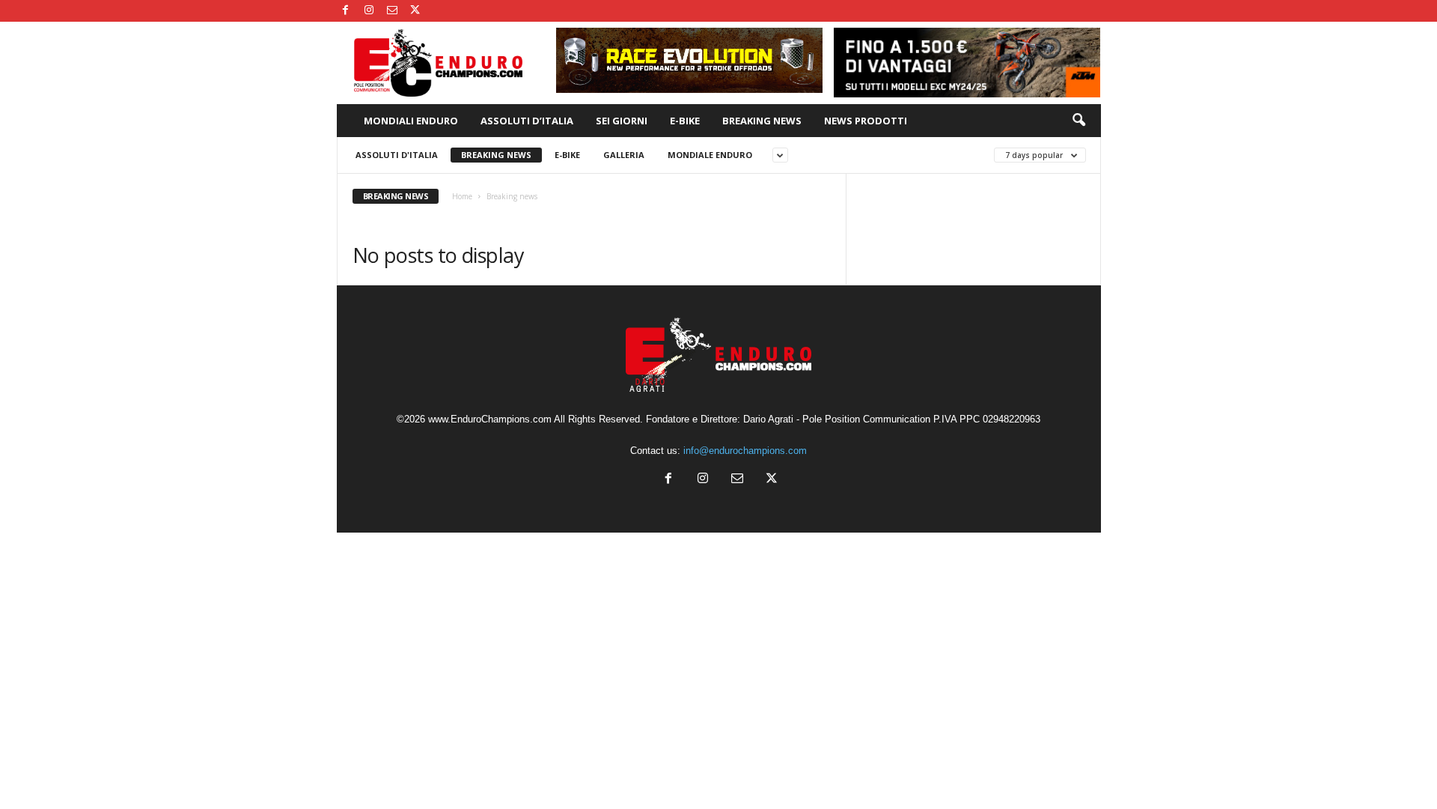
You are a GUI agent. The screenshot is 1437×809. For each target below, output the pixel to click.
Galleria (623, 154)
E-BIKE (685, 120)
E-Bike (567, 154)
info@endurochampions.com (745, 450)
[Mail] (392, 11)
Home (462, 196)
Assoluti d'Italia (397, 154)
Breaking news (496, 154)
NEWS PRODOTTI (865, 120)
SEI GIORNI (621, 120)
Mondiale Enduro (710, 154)
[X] (415, 11)
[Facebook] (346, 11)
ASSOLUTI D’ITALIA (526, 120)
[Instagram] (369, 11)
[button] (1078, 120)
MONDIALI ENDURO (411, 120)
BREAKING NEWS (762, 120)
